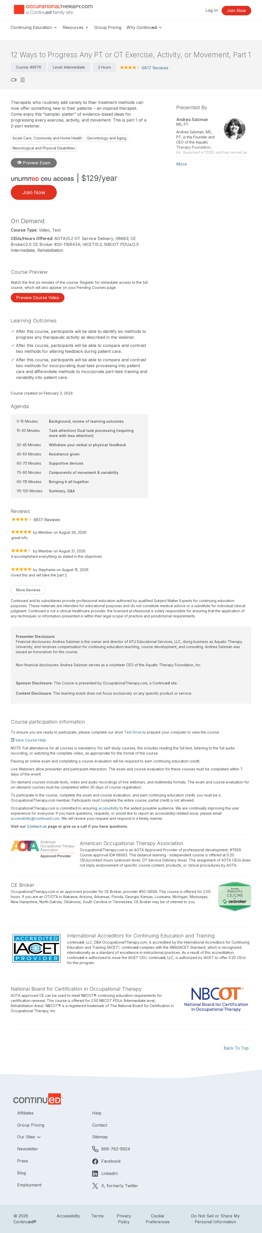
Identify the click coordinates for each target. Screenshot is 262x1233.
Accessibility (68, 1215)
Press (22, 1160)
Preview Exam (35, 162)
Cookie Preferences (158, 1218)
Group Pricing (107, 27)
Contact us (37, 826)
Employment (29, 1184)
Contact (99, 1125)
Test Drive (132, 732)
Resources (74, 27)
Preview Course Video (37, 297)
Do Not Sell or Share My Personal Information (215, 1218)
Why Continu (141, 27)
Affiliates (25, 1113)
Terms (97, 1215)
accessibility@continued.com (35, 818)
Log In (211, 10)
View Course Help (30, 740)
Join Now (236, 10)
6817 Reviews (155, 67)
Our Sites (26, 1136)
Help (96, 1113)
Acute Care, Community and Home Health (47, 138)
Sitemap (100, 1136)
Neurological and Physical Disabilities (44, 148)
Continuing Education (32, 27)
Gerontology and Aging (106, 138)
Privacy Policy (124, 1218)
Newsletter (27, 1148)
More (181, 164)
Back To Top (236, 1048)
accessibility (108, 808)
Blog (21, 1172)
